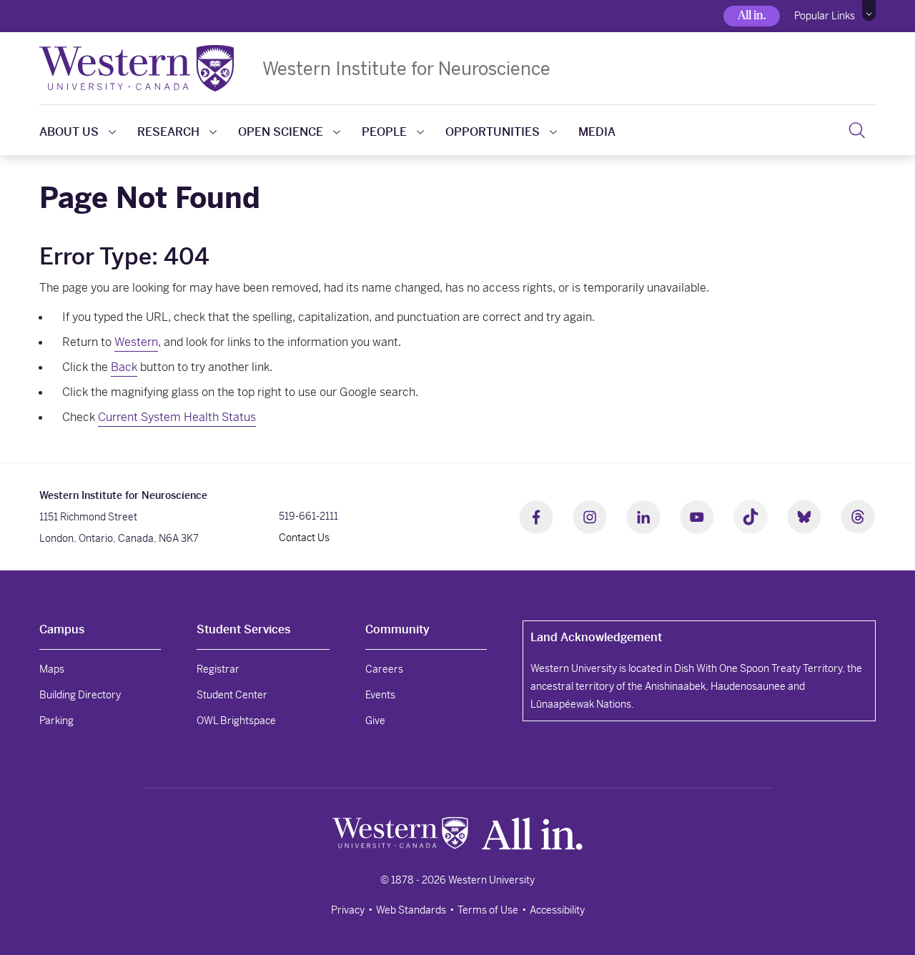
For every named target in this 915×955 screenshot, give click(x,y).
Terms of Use (488, 910)
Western (136, 342)
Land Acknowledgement (596, 637)
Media (596, 131)
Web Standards (411, 910)
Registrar (218, 669)
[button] (869, 10)
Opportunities (492, 131)
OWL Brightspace (236, 720)
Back (124, 367)
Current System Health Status (177, 417)
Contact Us (304, 537)
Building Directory (80, 694)
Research (168, 131)
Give (375, 720)
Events (380, 694)
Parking (56, 720)
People (384, 131)
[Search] (856, 130)
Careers (384, 669)
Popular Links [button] (824, 15)
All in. (752, 15)
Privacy (348, 910)
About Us (69, 131)
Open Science (280, 131)
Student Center (232, 694)
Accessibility (557, 910)
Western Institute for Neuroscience (406, 68)
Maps (51, 669)
